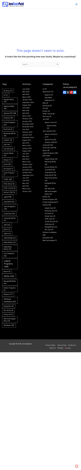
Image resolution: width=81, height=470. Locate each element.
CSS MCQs (8, 149)
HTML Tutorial (9, 188)
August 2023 (26, 140)
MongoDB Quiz (50, 227)
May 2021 (25, 183)
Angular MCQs (9, 101)
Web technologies (49, 240)
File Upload (8, 169)
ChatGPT (7, 140)
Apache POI (10, 113)
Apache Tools (49, 122)
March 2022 (26, 162)
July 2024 (25, 129)
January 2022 (27, 167)
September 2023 (28, 137)
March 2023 (26, 145)
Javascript (9, 214)
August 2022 (26, 151)
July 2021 (25, 178)
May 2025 (25, 110)
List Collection (9, 255)
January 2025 (27, 121)
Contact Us (72, 345)
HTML (8, 179)
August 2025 (26, 105)
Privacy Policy (50, 345)
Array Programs (9, 123)
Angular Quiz (49, 208)
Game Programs (8, 174)
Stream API (8, 314)
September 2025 (28, 102)
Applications (47, 91)
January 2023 (27, 148)
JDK (7, 225)
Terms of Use (61, 345)
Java (7, 197)
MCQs (9, 276)
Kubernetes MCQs (8, 248)
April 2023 (25, 143)
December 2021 (27, 170)
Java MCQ (9, 202)
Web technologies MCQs (9, 320)
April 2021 (25, 186)
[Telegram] (74, 92)
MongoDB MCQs (10, 282)
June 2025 (26, 108)
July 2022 (25, 153)
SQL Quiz (48, 229)
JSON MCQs (10, 238)
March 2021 (26, 189)
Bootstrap (7, 129)
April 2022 (25, 159)
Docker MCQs (8, 154)
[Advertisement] (40, 25)
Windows (9, 325)
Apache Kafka (9, 107)
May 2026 (25, 91)
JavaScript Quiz (50, 221)
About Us (52, 348)
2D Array (8, 91)
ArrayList (8, 118)
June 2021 (25, 180)
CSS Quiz (48, 213)
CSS (7, 144)
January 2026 (27, 100)
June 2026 (26, 89)
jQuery (6, 229)
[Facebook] (64, 92)
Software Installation (10, 300)
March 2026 (26, 97)
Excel (7, 164)
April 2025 (25, 113)
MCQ (44, 156)
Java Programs (9, 207)
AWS (44, 103)
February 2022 (27, 164)
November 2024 (27, 126)
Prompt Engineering (49, 202)
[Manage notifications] (76, 466)
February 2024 (27, 132)
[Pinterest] (71, 92)
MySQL (45, 197)
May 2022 (25, 156)
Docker (45, 111)
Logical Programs (8, 264)
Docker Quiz (49, 216)
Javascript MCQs (10, 219)
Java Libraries (47, 131)
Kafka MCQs (10, 242)
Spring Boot (8, 306)
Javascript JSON (48, 147)
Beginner (48, 95)
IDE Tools (46, 116)
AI (6, 95)
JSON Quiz (48, 224)
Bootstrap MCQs (10, 134)
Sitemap (60, 348)
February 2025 (27, 118)
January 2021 (27, 191)
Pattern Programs (9, 289)
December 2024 (27, 124)
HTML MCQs (9, 184)
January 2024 (27, 135)
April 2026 (25, 94)
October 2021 (27, 172)
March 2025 (26, 116)
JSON (7, 233)
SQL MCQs (8, 310)
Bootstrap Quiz (50, 211)
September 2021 (28, 175)
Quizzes (8, 294)
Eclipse (7, 160)
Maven (6, 271)
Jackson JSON (9, 192)
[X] (68, 92)
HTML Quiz (48, 219)
